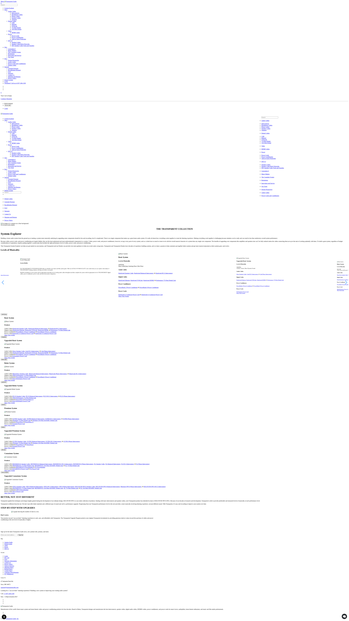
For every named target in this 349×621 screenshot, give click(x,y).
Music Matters (12, 161)
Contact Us (11, 185)
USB (13, 133)
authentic (3, 382)
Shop (5, 120)
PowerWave (19, 399)
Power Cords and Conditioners (17, 174)
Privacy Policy (12, 189)
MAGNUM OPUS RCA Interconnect (155, 486)
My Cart (6, 558)
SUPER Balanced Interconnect (36, 419)
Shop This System (123, 296)
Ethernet (14, 135)
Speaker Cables (16, 128)
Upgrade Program (13, 179)
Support (6, 177)
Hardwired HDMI (148, 280)
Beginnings (11, 164)
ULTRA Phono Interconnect (71, 441)
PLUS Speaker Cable (19, 396)
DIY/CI (10, 151)
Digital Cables (12, 132)
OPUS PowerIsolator (22, 490)
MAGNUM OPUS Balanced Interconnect (108, 486)
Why (5, 158)
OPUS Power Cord (17, 491)
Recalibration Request (14, 181)
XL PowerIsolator (40, 467)
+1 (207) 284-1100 (8, 593)
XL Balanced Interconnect (112, 464)
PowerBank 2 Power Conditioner (128, 287)
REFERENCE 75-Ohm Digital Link (23, 465)
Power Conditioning (17, 148)
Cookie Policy (8, 571)
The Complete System (14, 163)
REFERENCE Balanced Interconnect (41, 464)
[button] (3, 282)
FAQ (9, 182)
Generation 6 (11, 159)
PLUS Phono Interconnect (67, 396)
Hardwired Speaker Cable (125, 273)
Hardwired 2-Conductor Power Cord (129, 294)
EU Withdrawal (8, 574)
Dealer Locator (8, 190)
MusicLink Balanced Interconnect (38, 374)
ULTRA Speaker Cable (19, 441)
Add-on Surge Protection (19, 149)
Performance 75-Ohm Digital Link (166, 280)
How (5, 169)
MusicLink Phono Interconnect (58, 374)
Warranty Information (10, 561)
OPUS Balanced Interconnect (34, 486)
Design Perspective (13, 171)
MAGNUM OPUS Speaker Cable (85, 486)
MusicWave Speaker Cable (342, 274)
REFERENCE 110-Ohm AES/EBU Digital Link (49, 465)
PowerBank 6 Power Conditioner (149, 287)
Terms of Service (9, 566)
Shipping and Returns (14, 187)
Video (9, 141)
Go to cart (7, 105)
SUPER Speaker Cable (19, 419)
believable (4, 359)
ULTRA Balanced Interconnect (36, 441)
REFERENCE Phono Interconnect (83, 464)
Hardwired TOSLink (137, 280)
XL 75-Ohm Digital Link (72, 465)
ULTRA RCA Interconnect (53, 441)
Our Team (11, 167)
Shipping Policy (9, 567)
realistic (3, 404)
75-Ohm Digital (16, 138)
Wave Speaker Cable (241, 274)
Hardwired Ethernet (124, 280)
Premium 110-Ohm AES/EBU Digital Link (44, 420)
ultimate (3, 449)
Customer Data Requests (11, 572)
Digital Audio (8, 544)
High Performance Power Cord (21, 378)
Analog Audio (8, 542)
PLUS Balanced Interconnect (34, 396)
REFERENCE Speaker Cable (21, 464)
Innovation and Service (14, 166)
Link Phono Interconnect (266, 274)
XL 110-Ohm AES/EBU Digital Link (91, 488)
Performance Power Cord (242, 291)
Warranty (10, 184)
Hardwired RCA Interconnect (164, 273)
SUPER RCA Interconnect (53, 419)
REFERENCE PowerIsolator (24, 467)
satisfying (4, 314)
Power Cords (15, 146)
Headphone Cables (17, 125)
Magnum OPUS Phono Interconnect (131, 486)
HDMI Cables (16, 143)
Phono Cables (16, 127)
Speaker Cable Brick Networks (21, 154)
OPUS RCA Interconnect (51, 486)
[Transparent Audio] (10, 1)
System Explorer (9, 118)
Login (6, 556)
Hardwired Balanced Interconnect (143, 273)
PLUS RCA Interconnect (50, 396)
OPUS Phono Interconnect (66, 486)
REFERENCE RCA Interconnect (62, 464)
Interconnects (15, 123)
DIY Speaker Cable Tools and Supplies (23, 156)
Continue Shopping (6, 99)
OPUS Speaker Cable (19, 486)
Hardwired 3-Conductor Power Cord (152, 294)
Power (10, 145)
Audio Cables (12, 122)
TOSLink (14, 136)
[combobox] (9, 5)
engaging (3, 337)
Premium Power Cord (18, 424)
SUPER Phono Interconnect (71, 419)
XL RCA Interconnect (127, 464)
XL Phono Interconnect (143, 464)
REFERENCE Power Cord (20, 469)
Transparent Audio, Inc (12, 618)
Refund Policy (8, 569)
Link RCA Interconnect (252, 274)
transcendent (4, 472)
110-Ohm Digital (16, 140)
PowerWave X (29, 399)
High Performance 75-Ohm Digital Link (24, 375)
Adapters (14, 130)
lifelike (3, 427)
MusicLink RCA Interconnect (77, 374)
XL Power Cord (34, 469)
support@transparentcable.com (9, 587)
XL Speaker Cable (99, 464)
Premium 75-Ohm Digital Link (22, 420)
